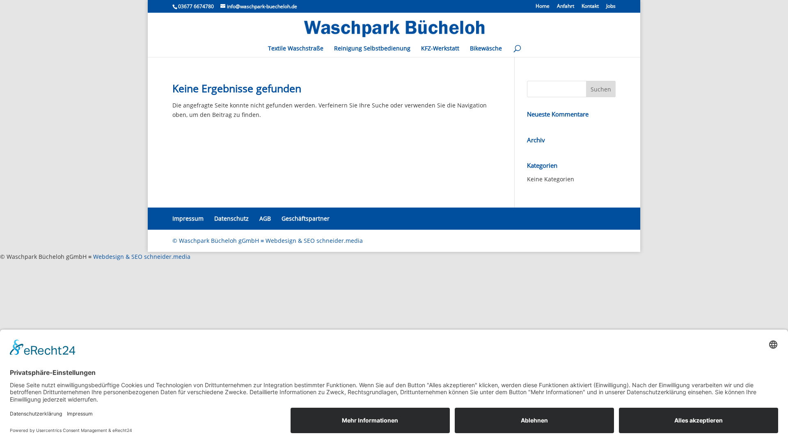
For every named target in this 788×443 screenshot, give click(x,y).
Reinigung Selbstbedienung (372, 49)
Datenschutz (231, 218)
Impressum (188, 218)
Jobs (611, 6)
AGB (265, 218)
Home (543, 6)
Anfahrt (565, 6)
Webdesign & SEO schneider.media (141, 256)
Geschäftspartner (306, 218)
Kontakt (590, 6)
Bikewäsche (486, 49)
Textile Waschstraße (295, 49)
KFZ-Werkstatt (440, 49)
